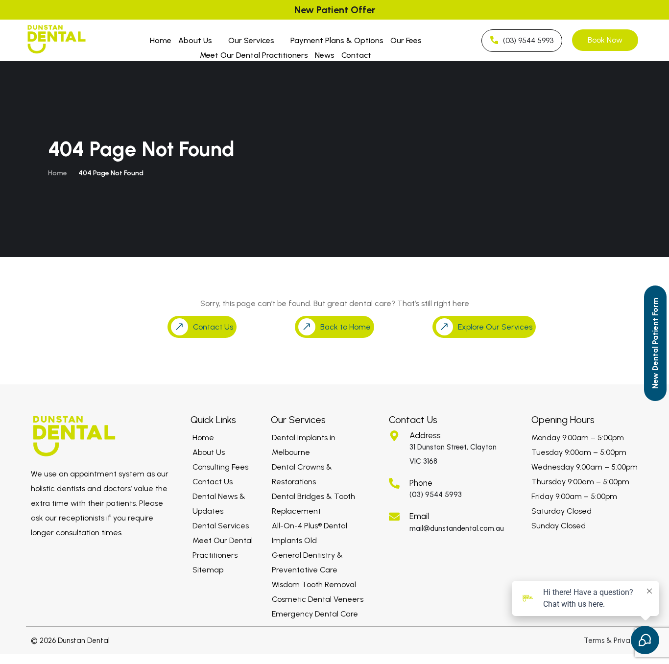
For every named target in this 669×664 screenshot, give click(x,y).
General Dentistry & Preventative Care (307, 562)
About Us (195, 40)
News (324, 55)
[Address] (394, 435)
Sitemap (207, 569)
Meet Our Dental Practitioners (254, 55)
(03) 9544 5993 (435, 494)
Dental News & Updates (218, 504)
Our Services (251, 40)
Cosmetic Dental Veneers (317, 599)
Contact (356, 55)
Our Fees (406, 40)
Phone (420, 483)
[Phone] (394, 483)
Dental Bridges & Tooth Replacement (313, 504)
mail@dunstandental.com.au (456, 528)
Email (419, 516)
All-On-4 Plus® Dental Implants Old (309, 533)
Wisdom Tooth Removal (314, 584)
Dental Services (220, 525)
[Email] (394, 516)
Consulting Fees (220, 467)
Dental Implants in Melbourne (303, 445)
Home (160, 40)
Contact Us (212, 481)
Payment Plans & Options (336, 40)
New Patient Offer (334, 10)
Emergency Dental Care (315, 613)
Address (425, 435)
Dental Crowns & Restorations (302, 474)
